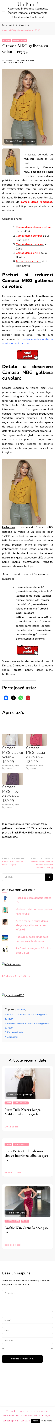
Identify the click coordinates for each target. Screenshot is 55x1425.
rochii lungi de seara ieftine (32, 613)
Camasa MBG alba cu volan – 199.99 (12, 755)
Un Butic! (27, 4)
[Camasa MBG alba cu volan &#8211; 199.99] (12, 740)
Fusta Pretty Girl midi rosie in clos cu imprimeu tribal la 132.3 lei (26, 1155)
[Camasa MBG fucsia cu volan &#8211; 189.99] (36, 740)
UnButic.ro (20, 197)
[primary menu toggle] (3, 11)
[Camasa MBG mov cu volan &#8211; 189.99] (12, 779)
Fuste (8, 1103)
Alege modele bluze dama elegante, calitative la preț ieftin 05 (32, 925)
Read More (46, 1420)
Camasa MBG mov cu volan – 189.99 (10, 794)
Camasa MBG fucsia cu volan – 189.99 (35, 755)
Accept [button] (35, 1421)
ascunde (21, 1009)
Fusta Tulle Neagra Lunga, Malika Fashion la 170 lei (23, 1112)
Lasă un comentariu (13, 63)
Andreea (9, 60)
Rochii (25, 1221)
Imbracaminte (19, 41)
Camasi (6, 41)
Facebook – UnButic (16, 976)
